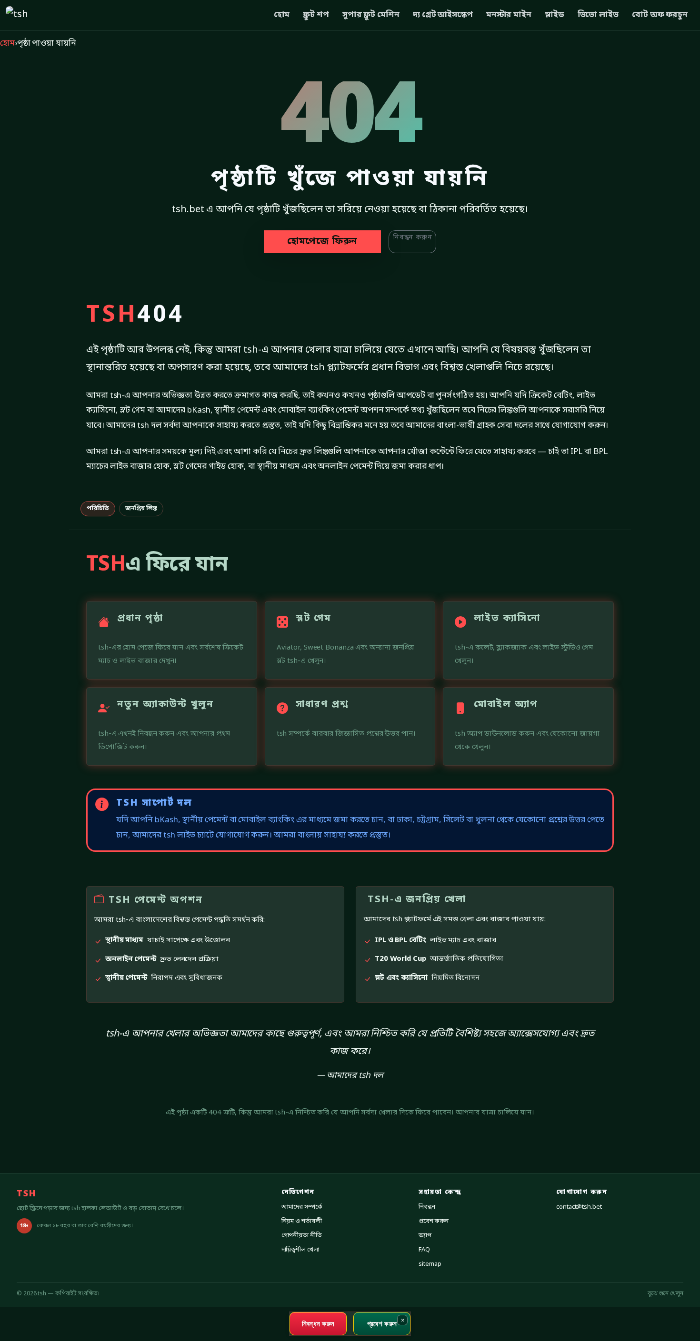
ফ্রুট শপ (316, 15)
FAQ (424, 1250)
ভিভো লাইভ (598, 15)
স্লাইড (554, 15)
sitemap (430, 1264)
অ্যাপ (425, 1236)
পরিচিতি (98, 508)
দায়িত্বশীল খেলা (300, 1250)
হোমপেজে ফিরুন (322, 242)
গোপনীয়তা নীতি (301, 1236)
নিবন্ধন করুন (412, 237)
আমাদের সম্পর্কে (301, 1207)
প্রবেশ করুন (433, 1221)
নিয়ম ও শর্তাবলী (301, 1221)
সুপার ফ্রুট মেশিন (371, 15)
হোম (282, 15)
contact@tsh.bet (579, 1207)
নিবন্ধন (427, 1207)
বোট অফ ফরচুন (660, 15)
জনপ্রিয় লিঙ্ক (141, 508)
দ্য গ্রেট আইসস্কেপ (443, 15)
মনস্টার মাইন (508, 15)
